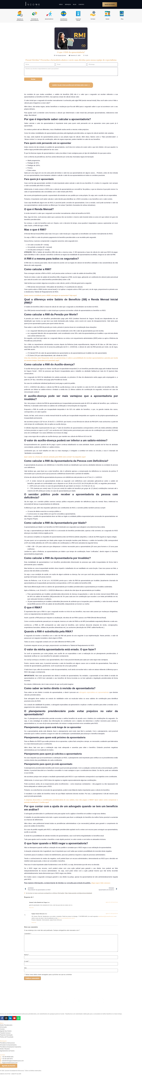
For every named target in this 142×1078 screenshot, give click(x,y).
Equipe (107, 19)
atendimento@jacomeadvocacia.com (107, 916)
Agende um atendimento (20, 19)
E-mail (26, 961)
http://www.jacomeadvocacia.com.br (66, 918)
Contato (81, 4)
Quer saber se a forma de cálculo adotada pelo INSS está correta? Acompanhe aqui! (55, 457)
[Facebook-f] (2, 1018)
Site (25, 968)
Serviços (68, 4)
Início (61, 4)
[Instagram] (6, 1018)
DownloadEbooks (78, 19)
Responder (31, 907)
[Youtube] (14, 1018)
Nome (26, 954)
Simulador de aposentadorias (34, 19)
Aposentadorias (49, 19)
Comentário (27, 933)
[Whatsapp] (18, 1018)
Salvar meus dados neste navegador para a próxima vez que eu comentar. (49, 974)
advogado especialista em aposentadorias (94, 692)
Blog (74, 4)
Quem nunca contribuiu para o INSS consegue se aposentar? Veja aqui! (50, 295)
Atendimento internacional (63, 19)
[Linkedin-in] (10, 1018)
